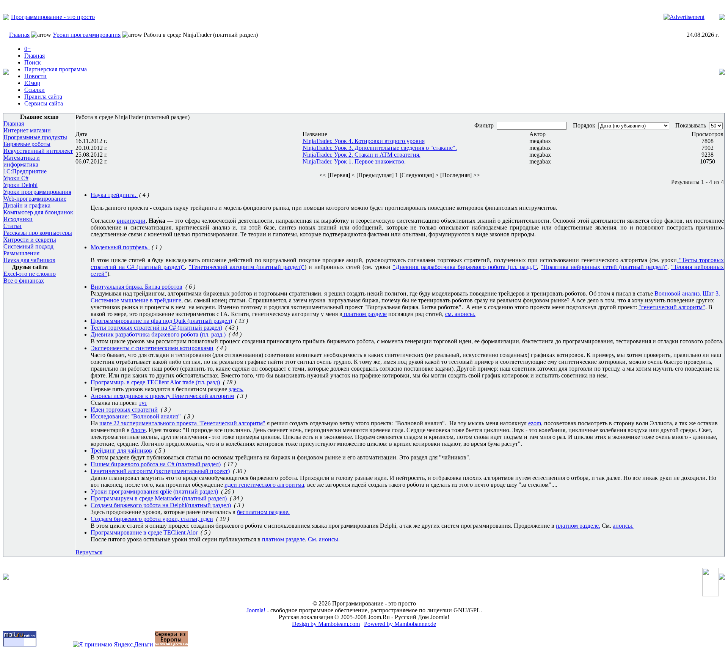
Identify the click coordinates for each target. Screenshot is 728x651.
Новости (35, 76)
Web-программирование (34, 198)
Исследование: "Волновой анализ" (136, 416)
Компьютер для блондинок (38, 212)
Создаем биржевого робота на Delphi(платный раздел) (161, 505)
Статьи (12, 226)
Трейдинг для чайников (121, 450)
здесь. (236, 389)
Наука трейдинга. (114, 195)
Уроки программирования (87, 34)
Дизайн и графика (26, 205)
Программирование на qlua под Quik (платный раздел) (161, 321)
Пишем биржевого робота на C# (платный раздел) (156, 464)
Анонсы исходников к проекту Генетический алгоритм (162, 396)
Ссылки (34, 89)
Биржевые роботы (26, 144)
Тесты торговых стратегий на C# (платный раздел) (156, 327)
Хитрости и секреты (29, 239)
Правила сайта (43, 96)
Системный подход (28, 246)
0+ (27, 49)
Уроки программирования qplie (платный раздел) (154, 491)
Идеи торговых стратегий (124, 409)
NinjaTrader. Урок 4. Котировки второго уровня (364, 141)
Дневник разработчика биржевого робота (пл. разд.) (158, 334)
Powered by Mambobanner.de (400, 624)
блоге (138, 430)
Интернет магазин (27, 130)
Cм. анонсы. (324, 539)
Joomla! (255, 610)
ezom (534, 423)
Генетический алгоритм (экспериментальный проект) (160, 471)
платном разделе (364, 314)
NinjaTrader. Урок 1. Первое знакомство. (354, 161)
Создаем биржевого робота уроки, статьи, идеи (152, 519)
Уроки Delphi (20, 185)
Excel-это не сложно (29, 273)
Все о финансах (23, 280)
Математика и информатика (21, 161)
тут (143, 402)
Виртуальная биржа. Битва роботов (136, 286)
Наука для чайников (29, 260)
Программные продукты (35, 137)
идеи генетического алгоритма (264, 484)
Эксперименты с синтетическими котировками (152, 348)
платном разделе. (578, 525)
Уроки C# (15, 178)
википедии (131, 220)
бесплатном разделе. (263, 512)
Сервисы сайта (43, 103)
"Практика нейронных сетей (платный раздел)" (604, 267)
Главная (19, 34)
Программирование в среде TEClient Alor (144, 532)
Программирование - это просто (53, 17)
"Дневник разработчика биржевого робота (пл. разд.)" (465, 267)
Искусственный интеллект (38, 151)
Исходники (18, 219)
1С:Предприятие (25, 171)
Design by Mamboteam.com (326, 624)
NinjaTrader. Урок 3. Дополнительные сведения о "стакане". (380, 148)
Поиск (32, 62)
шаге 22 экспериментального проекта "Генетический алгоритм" (182, 423)
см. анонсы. (460, 314)
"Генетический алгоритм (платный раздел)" (246, 267)
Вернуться (88, 552)
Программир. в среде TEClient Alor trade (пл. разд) (155, 382)
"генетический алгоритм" (672, 307)
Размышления (21, 253)
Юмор (32, 83)
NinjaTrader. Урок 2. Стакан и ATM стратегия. (361, 154)
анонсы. (623, 525)
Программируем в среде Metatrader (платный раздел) (159, 498)
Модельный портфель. (120, 247)
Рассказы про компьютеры (37, 233)
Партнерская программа (55, 69)
